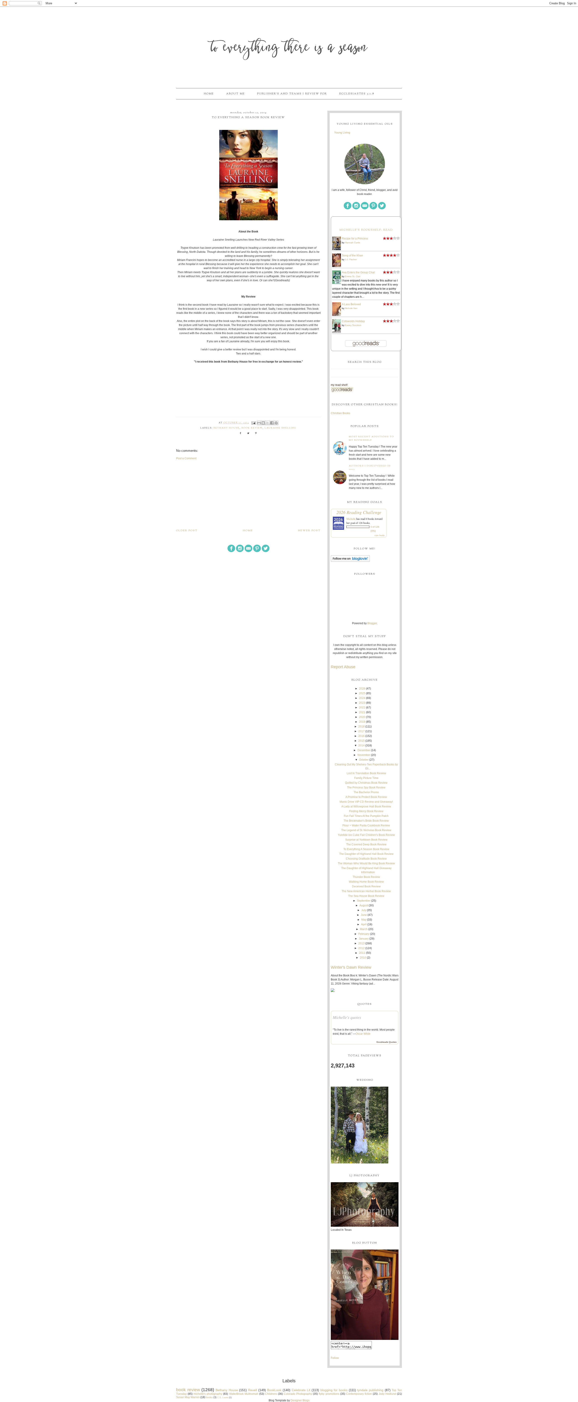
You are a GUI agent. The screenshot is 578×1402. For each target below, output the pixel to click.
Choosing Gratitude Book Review (366, 858)
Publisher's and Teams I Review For (292, 94)
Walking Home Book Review (366, 881)
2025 (362, 693)
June (364, 915)
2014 (361, 745)
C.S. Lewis (222, 1397)
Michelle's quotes (347, 1017)
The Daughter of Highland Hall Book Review (366, 854)
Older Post (187, 531)
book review (252, 428)
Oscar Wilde (363, 1033)
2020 (362, 717)
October (364, 759)
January (364, 938)
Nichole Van (351, 308)
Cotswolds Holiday (353, 321)
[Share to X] (267, 423)
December (363, 750)
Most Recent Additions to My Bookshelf (371, 438)
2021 (362, 712)
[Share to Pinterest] (276, 423)
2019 (362, 721)
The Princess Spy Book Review (366, 787)
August (363, 905)
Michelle (351, 518)
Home (209, 94)
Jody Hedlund (387, 1393)
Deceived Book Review (366, 886)
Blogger (372, 623)
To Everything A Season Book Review (366, 849)
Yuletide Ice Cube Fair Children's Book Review (366, 835)
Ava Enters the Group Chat (358, 272)
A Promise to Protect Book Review (366, 797)
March (364, 929)
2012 (361, 948)
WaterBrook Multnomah (243, 1393)
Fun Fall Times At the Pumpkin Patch (366, 816)
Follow (335, 1358)
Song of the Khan (352, 255)
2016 (361, 736)
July (363, 910)
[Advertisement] (248, 494)
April (364, 924)
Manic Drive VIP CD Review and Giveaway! (366, 801)
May (363, 919)
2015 (361, 740)
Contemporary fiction (359, 1393)
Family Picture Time (366, 778)
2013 (361, 943)
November (363, 755)
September (364, 900)
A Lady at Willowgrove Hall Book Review (366, 806)
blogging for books (333, 1390)
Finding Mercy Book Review (366, 811)
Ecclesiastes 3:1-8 (356, 94)
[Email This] (259, 423)
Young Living (342, 132)
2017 (361, 731)
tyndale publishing (370, 1390)
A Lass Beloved (351, 304)
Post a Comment (186, 458)
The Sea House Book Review (366, 896)
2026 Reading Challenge (358, 512)
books (209, 1397)
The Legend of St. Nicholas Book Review (366, 830)
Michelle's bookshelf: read (366, 230)
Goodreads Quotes (386, 1042)
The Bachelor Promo (366, 792)
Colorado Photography (298, 1393)
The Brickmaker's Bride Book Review (366, 820)
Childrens (271, 1393)
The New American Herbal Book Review (366, 891)
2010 (363, 957)
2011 (362, 952)
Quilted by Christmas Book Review (366, 782)
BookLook (274, 1390)
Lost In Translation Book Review (366, 773)
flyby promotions (329, 1393)
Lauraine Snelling (280, 428)
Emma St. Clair (352, 276)
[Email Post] (253, 422)
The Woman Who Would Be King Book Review (366, 863)
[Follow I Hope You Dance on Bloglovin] (350, 561)
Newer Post (309, 531)
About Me (235, 94)
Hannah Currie (352, 242)
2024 (362, 698)
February (363, 933)
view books (379, 535)
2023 (362, 702)
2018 (361, 726)
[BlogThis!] (263, 423)
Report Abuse (343, 667)
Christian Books (340, 413)
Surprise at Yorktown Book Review (366, 839)
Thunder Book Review (366, 877)
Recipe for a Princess (355, 238)
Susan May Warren (188, 1397)
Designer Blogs (300, 1400)
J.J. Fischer (351, 259)
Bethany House (227, 428)
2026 (362, 688)
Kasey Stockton (353, 325)
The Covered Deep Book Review (366, 844)
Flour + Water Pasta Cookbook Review (366, 825)
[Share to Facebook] (272, 423)
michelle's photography (207, 1393)
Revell (252, 1390)
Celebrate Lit (301, 1390)
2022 (362, 707)
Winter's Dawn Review (351, 967)
